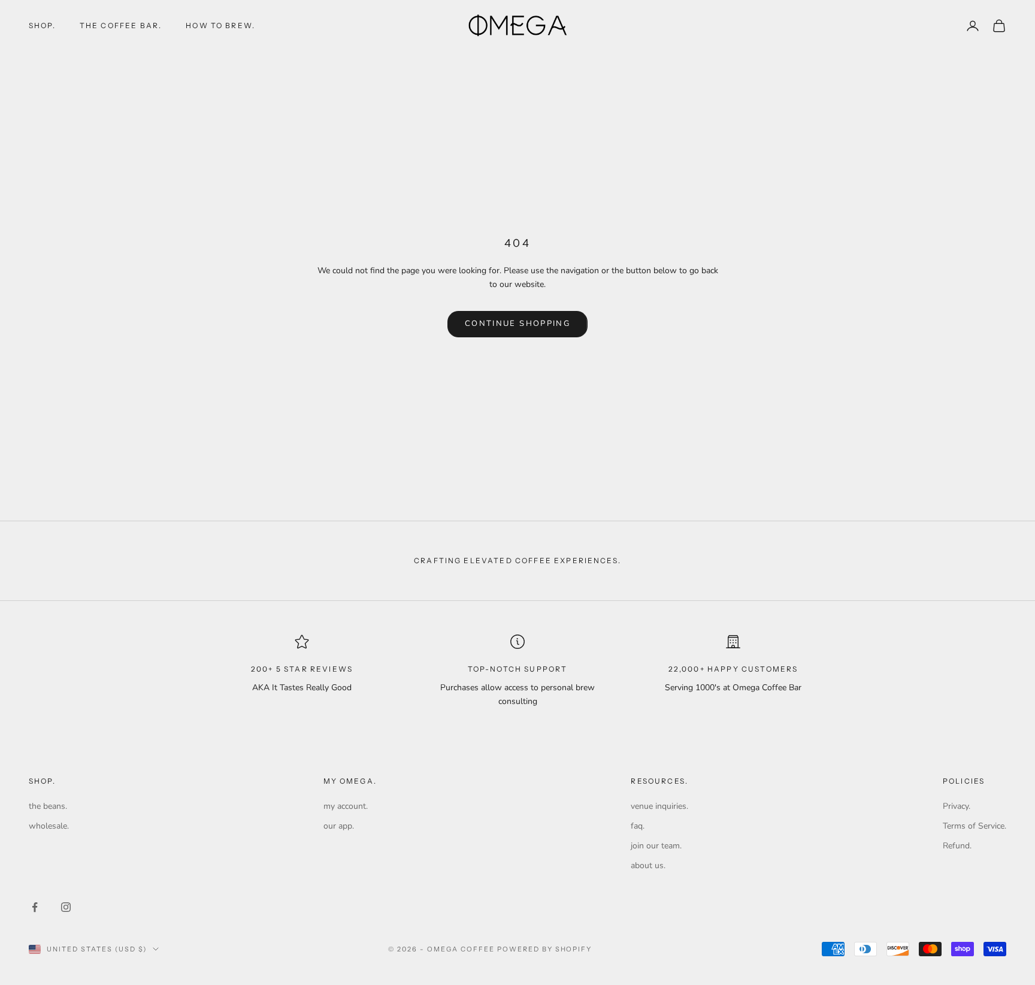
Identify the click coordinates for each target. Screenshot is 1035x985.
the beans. (48, 806)
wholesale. (49, 826)
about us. (648, 865)
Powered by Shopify (544, 949)
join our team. (656, 845)
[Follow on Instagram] (66, 907)
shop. (42, 25)
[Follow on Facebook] (35, 907)
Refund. (957, 845)
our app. (338, 826)
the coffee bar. (121, 25)
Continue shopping (517, 323)
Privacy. (956, 806)
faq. (637, 826)
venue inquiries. (659, 806)
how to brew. (220, 25)
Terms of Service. (974, 826)
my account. (345, 806)
